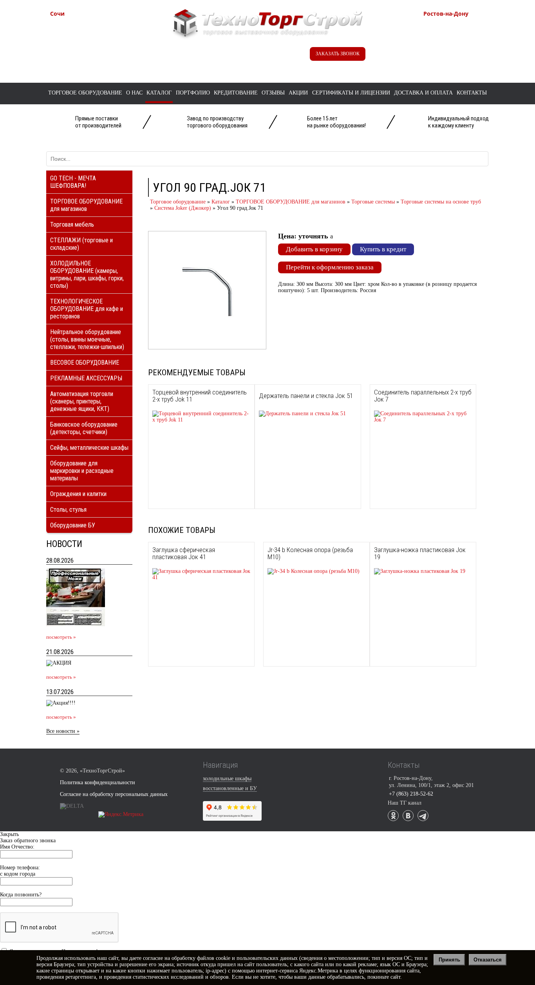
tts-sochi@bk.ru (86, 51)
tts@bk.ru (452, 59)
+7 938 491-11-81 (89, 26)
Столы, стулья (68, 509)
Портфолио (193, 93)
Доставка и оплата (423, 93)
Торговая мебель (72, 224)
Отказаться (488, 960)
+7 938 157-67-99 (462, 43)
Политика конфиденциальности (97, 782)
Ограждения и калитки (78, 494)
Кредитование (236, 93)
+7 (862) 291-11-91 (91, 34)
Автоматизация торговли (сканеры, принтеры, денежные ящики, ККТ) (81, 401)
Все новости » (63, 731)
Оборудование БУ (72, 525)
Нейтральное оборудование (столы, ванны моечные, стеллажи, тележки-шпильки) (87, 339)
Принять (449, 960)
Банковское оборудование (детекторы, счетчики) (83, 428)
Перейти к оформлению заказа (330, 267)
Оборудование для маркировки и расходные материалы (82, 471)
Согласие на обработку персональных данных (114, 794)
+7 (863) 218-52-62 (464, 26)
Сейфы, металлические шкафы (89, 447)
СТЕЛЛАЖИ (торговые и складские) (81, 243)
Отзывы (273, 93)
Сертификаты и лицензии (351, 93)
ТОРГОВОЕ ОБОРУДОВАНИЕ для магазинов (86, 205)
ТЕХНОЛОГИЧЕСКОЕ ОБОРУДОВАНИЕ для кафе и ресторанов (86, 309)
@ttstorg (257, 55)
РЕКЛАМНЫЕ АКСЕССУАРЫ (86, 378)
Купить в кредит (383, 249)
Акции (298, 93)
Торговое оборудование (85, 93)
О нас (134, 93)
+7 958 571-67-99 (462, 34)
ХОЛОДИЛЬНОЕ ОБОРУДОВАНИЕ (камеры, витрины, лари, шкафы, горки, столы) (87, 274)
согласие (153, 958)
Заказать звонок (338, 53)
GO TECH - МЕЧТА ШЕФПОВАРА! (73, 181)
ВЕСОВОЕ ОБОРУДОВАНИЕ (84, 362)
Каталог (159, 93)
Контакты (472, 93)
